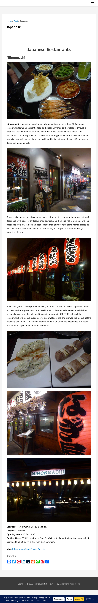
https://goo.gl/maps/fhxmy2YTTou (28, 549)
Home (9, 21)
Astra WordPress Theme (70, 584)
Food (16, 21)
